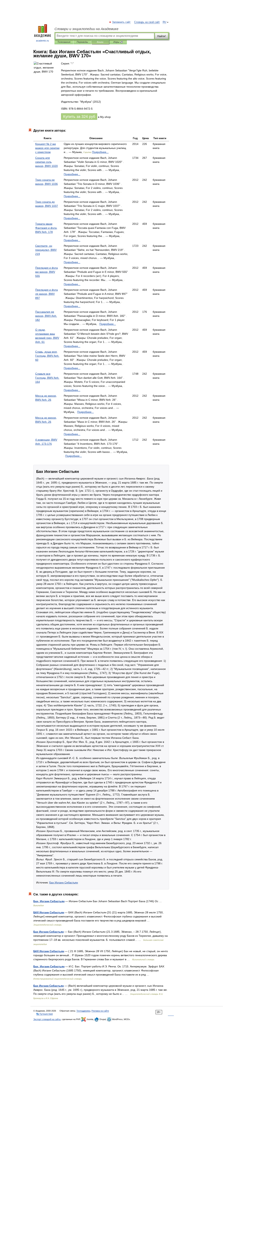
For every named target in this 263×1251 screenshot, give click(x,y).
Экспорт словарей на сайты (47, 1019)
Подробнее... (100, 152)
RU (164, 22)
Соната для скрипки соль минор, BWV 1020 (46, 161)
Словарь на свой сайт (147, 22)
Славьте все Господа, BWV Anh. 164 (47, 377)
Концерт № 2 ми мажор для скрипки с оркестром (47, 148)
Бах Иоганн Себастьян (63, 882)
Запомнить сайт (121, 22)
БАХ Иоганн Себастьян (48, 912)
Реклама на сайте (100, 1011)
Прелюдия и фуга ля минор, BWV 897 (46, 293)
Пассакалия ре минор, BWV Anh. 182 (46, 315)
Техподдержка (83, 1011)
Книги (100, 42)
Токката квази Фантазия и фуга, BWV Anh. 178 (46, 227)
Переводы (82, 42)
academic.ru (42, 40)
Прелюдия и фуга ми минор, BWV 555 (46, 271)
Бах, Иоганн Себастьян (48, 901)
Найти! (161, 36)
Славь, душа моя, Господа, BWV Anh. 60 (47, 355)
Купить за (79, 116)
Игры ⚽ (118, 42)
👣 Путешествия (44, 1014)
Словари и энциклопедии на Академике (86, 29)
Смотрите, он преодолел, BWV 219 (46, 249)
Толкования (63, 42)
